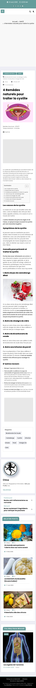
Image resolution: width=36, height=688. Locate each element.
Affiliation (24, 667)
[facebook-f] (13, 6)
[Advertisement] (18, 45)
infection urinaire (7, 79)
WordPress (9, 673)
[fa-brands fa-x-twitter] (16, 6)
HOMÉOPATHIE (9, 634)
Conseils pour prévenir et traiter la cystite (16, 192)
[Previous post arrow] (31, 500)
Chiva (6, 82)
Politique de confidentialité (13, 667)
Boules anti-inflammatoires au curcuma (16, 501)
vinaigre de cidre (19, 79)
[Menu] (2, 11)
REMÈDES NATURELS (10, 73)
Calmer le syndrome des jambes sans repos (17, 652)
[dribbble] (18, 6)
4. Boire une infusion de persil (13, 199)
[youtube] (23, 6)
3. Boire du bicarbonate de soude (14, 197)
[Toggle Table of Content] (26, 186)
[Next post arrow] (31, 509)
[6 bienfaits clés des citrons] (18, 600)
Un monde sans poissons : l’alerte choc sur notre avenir (16, 546)
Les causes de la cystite (11, 188)
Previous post (8, 498)
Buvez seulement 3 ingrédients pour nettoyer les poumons (16, 509)
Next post (7, 506)
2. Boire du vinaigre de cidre (12, 195)
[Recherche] (30, 11)
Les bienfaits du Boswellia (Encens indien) (14, 580)
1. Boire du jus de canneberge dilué (14, 194)
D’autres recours (9, 201)
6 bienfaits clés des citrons (15, 612)
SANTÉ (19, 73)
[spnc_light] (33, 11)
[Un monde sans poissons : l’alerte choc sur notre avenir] (18, 532)
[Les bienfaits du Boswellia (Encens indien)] (18, 566)
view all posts (7, 489)
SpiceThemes (28, 673)
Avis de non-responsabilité (17, 669)
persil (13, 79)
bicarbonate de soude (10, 77)
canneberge (19, 77)
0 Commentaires (9, 85)
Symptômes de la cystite (12, 190)
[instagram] (20, 6)
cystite (24, 77)
